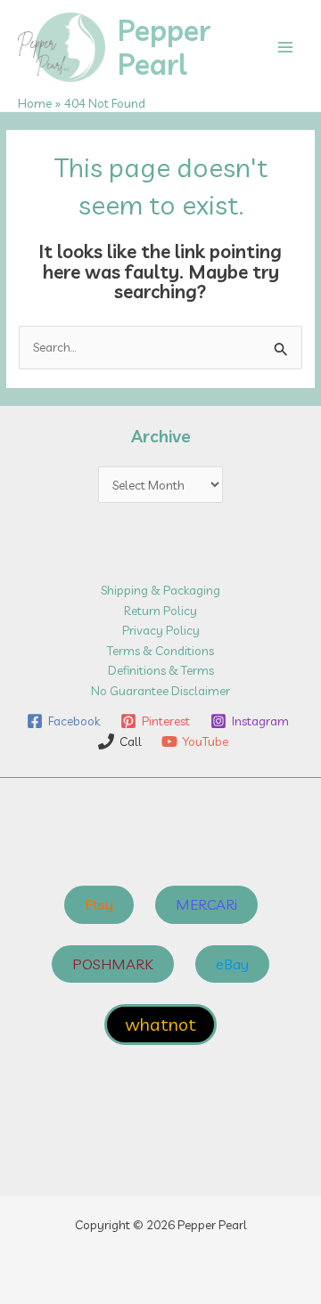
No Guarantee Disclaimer (160, 690)
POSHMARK (112, 964)
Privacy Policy (161, 629)
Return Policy (160, 610)
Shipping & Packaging (160, 589)
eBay (232, 964)
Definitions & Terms (161, 669)
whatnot (160, 1024)
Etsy (99, 904)
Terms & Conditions (160, 650)
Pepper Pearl (164, 47)
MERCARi (206, 904)
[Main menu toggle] (286, 47)
